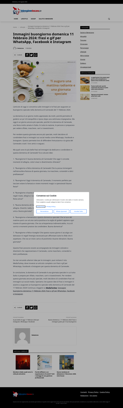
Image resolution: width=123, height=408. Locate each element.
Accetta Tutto (78, 211)
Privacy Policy (51, 206)
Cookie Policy (40, 206)
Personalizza (44, 211)
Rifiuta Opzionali (61, 211)
